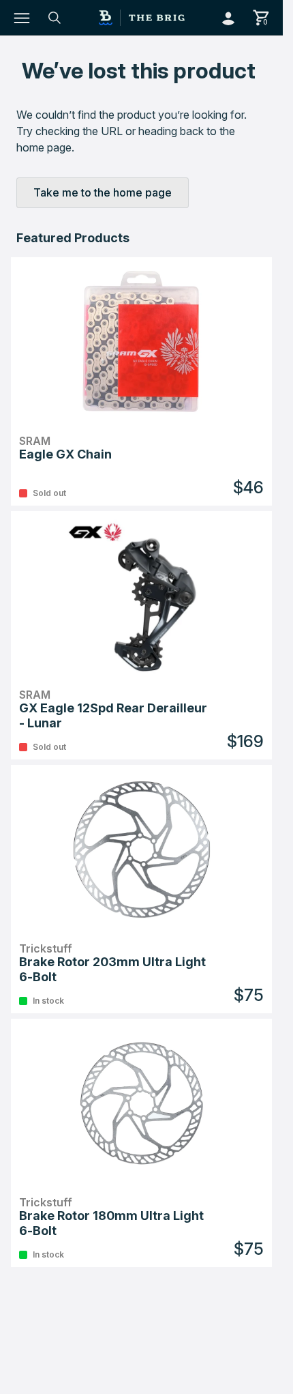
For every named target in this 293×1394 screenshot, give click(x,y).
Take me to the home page (102, 192)
